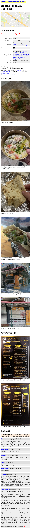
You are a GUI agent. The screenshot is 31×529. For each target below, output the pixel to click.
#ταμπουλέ (16, 59)
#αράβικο (20, 53)
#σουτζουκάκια (18, 56)
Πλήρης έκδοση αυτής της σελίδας (13, 1)
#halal (15, 53)
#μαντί (23, 57)
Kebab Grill (18, 70)
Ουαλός (3, 455)
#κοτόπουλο (17, 57)
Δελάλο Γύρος (5, 73)
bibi (2, 462)
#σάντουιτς (16, 54)
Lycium (14, 75)
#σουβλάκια (25, 54)
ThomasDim (5, 439)
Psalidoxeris (5, 489)
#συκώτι (26, 56)
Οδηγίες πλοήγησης (20, 45)
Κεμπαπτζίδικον (6, 71)
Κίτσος (3, 474)
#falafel (24, 51)
